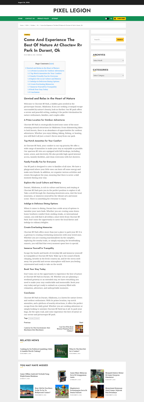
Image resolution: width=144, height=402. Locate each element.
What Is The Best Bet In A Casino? (77, 350)
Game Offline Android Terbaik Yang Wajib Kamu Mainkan (34, 375)
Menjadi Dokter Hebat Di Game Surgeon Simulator (114, 375)
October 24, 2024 (30, 55)
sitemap (55, 18)
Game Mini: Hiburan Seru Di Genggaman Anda (78, 375)
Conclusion (33, 92)
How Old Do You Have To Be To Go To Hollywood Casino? (43, 390)
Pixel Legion (72, 10)
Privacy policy (43, 18)
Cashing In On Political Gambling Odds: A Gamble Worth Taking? (36, 350)
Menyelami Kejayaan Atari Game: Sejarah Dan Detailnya (113, 390)
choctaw (31, 318)
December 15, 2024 (41, 395)
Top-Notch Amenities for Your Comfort (45, 73)
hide (51, 64)
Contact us (30, 18)
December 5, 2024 (75, 353)
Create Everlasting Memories (41, 84)
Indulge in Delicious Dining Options (43, 81)
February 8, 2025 (76, 379)
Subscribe (121, 18)
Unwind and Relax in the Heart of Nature (42, 68)
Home (20, 18)
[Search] (111, 18)
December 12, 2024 (77, 395)
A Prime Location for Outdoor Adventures (46, 71)
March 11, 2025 (25, 378)
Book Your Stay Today (38, 89)
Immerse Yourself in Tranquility (42, 87)
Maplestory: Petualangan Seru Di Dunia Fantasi (78, 390)
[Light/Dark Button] (107, 19)
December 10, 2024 (112, 395)
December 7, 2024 (26, 353)
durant (37, 318)
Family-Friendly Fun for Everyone (43, 76)
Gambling (27, 34)
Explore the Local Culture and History (44, 79)
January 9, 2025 (111, 379)
